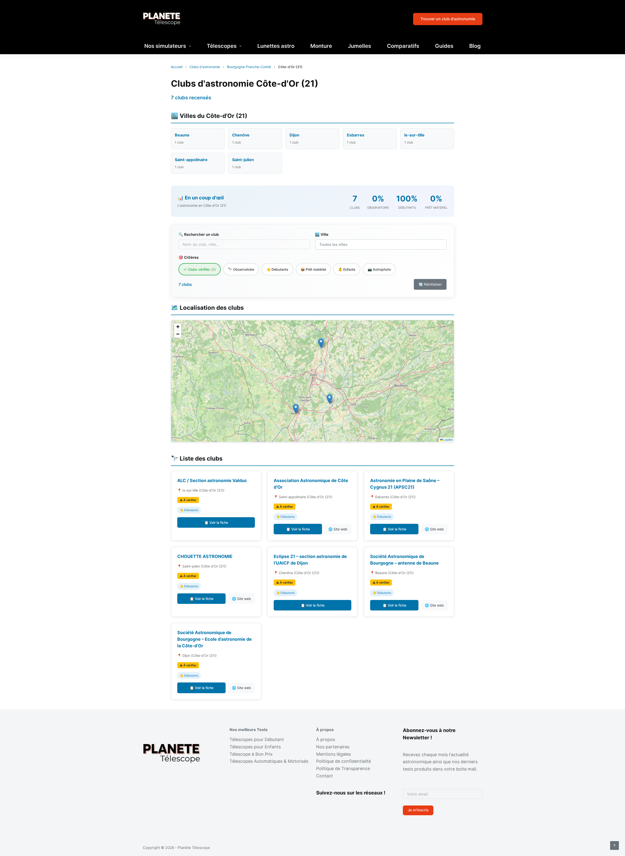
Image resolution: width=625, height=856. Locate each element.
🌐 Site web (337, 529)
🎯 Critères (188, 257)
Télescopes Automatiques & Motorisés (268, 761)
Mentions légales (333, 754)
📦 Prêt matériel (313, 269)
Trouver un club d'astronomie (447, 18)
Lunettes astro (275, 46)
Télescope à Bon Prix (251, 754)
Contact (324, 775)
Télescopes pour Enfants (255, 746)
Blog (475, 46)
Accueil (176, 67)
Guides (444, 46)
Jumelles (359, 46)
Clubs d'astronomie (204, 67)
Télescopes (222, 46)
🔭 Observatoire (241, 269)
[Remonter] (614, 845)
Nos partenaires (332, 746)
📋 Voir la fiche (216, 522)
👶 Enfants (346, 269)
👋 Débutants (277, 269)
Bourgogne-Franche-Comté (249, 67)
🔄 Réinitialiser (430, 284)
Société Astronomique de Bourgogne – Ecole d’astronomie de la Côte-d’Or (214, 639)
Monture (321, 46)
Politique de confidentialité (343, 761)
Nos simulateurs (165, 46)
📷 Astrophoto (379, 269)
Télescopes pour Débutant (256, 739)
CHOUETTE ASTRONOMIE (204, 556)
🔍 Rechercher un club (198, 234)
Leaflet (448, 439)
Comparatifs (403, 46)
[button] (296, 409)
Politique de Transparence (343, 768)
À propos (325, 739)
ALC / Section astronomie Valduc (212, 480)
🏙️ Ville (321, 234)
